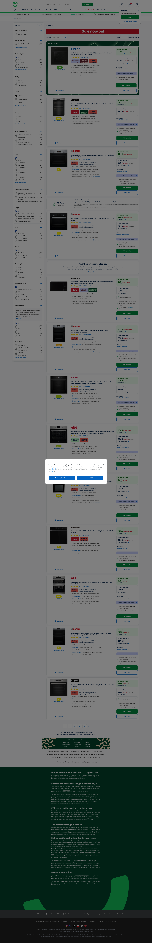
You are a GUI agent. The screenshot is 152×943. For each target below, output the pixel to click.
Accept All (90, 478)
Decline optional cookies (62, 478)
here (54, 469)
